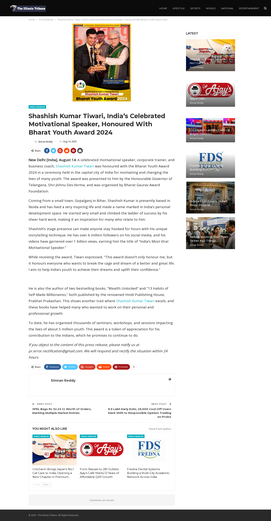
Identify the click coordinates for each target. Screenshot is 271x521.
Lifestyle (179, 8)
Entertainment (249, 8)
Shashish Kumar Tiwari (75, 166)
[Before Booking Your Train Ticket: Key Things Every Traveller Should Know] (210, 233)
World (211, 8)
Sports (195, 8)
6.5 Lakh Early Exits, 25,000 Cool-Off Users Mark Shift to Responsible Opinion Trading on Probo (139, 412)
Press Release (37, 107)
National (227, 8)
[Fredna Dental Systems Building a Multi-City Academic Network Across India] (149, 450)
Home (163, 8)
